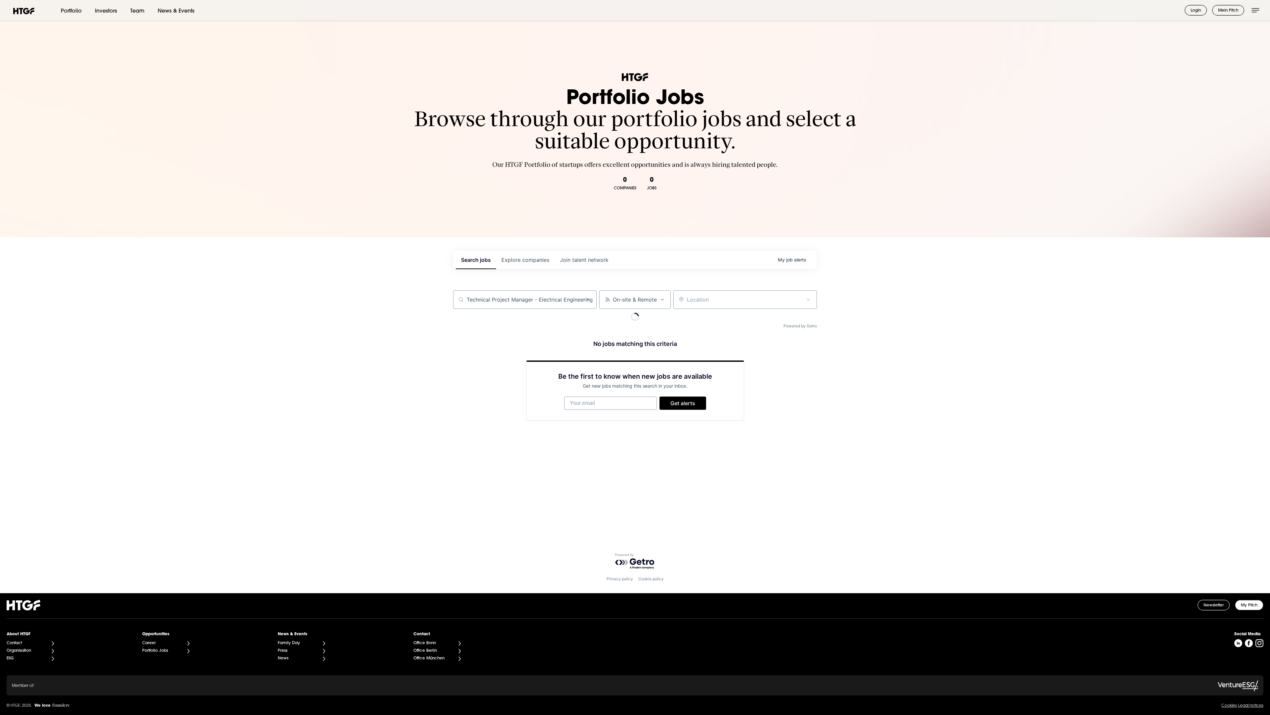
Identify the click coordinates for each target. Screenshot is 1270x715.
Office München (428, 658)
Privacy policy (620, 578)
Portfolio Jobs (155, 651)
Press (282, 651)
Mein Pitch (1228, 11)
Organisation (19, 651)
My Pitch (1249, 605)
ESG (10, 658)
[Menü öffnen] (1255, 10)
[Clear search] (588, 299)
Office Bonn (424, 643)
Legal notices (1250, 706)
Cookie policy (651, 578)
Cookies (1229, 706)
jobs (476, 260)
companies (525, 260)
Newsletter (1214, 605)
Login (1196, 11)
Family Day (289, 643)
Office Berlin (425, 651)
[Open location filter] (808, 299)
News (283, 658)
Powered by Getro (800, 325)
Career (149, 643)
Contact (14, 643)
